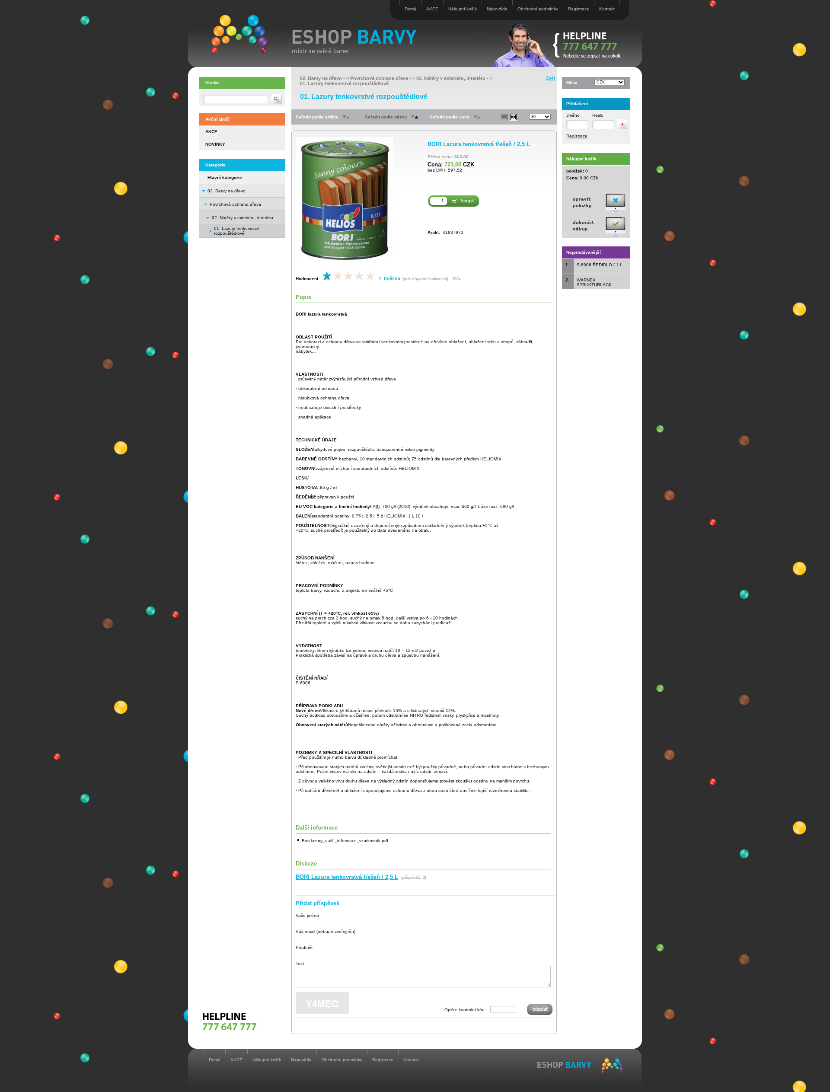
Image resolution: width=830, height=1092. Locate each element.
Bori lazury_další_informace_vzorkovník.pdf (345, 840)
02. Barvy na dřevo (227, 190)
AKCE (432, 8)
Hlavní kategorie (225, 177)
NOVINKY (215, 144)
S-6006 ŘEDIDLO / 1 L (599, 264)
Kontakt (607, 8)
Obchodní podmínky (537, 8)
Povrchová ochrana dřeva (235, 204)
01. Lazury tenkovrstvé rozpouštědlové (344, 83)
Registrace (578, 8)
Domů (410, 8)
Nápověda (497, 8)
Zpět (550, 78)
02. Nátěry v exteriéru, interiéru (242, 217)
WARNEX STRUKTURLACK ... (597, 282)
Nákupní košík (462, 8)
